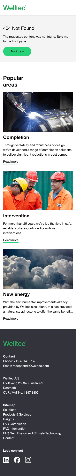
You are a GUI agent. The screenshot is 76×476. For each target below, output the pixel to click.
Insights (8, 419)
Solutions (9, 409)
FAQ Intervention (14, 428)
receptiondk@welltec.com (31, 365)
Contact (8, 438)
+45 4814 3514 (24, 361)
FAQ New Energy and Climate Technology (32, 433)
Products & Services (17, 414)
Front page (17, 51)
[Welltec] (14, 7)
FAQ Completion (14, 424)
